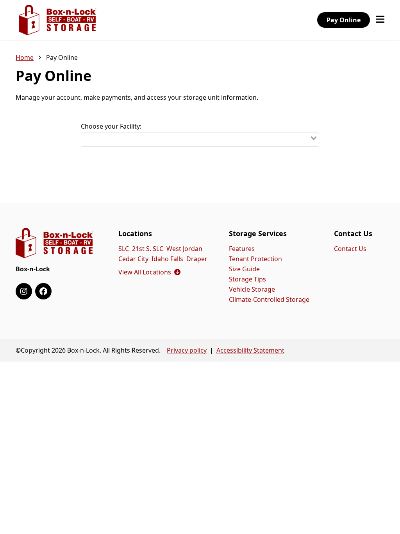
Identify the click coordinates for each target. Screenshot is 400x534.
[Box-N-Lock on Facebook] (43, 291)
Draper (196, 258)
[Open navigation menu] (380, 20)
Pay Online (344, 20)
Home (25, 57)
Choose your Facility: (111, 126)
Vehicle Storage (252, 289)
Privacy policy (187, 350)
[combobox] (200, 140)
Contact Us (350, 248)
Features (242, 248)
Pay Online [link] (62, 57)
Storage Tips (247, 279)
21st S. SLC (147, 248)
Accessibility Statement (250, 350)
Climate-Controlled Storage (269, 299)
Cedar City (133, 258)
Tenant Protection (255, 258)
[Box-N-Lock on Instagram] (24, 291)
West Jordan (184, 248)
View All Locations (149, 272)
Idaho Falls (167, 258)
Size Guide (244, 269)
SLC (123, 248)
